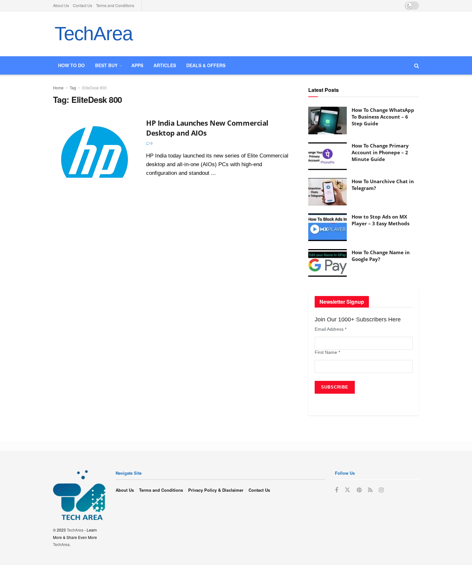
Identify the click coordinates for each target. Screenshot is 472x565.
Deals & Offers (205, 65)
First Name (327, 352)
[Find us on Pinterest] (359, 490)
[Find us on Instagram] (381, 490)
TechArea (93, 33)
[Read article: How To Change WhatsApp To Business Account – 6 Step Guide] (327, 120)
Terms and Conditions (115, 5)
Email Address (330, 329)
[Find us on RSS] (370, 490)
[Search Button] (416, 65)
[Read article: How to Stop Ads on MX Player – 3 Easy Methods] (327, 227)
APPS (137, 65)
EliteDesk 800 (94, 87)
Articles (164, 65)
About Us (61, 5)
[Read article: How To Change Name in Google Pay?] (327, 263)
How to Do (71, 65)
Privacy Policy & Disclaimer (215, 490)
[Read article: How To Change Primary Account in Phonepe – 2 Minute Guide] (327, 156)
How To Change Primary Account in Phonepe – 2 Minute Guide (380, 152)
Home (58, 87)
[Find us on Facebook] (336, 490)
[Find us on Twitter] (347, 490)
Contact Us (82, 5)
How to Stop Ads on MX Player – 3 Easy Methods (380, 220)
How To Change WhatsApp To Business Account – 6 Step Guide (383, 117)
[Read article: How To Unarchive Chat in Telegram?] (327, 192)
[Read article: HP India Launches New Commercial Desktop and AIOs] (94, 148)
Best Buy (106, 65)
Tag (73, 87)
